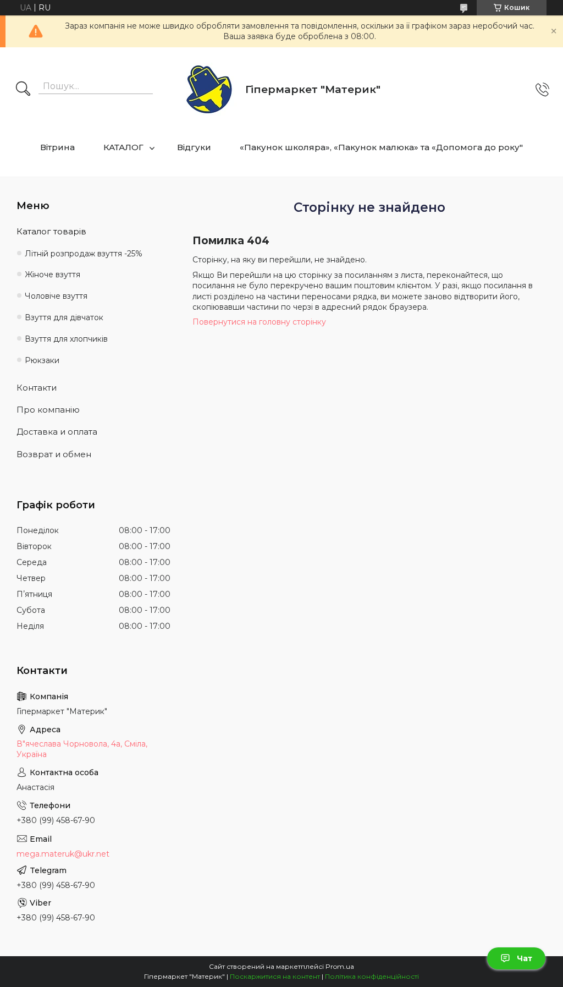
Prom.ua (339, 966)
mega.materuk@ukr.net (62, 854)
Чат (524, 958)
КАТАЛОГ (123, 147)
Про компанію (48, 409)
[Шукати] (23, 89)
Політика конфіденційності (372, 976)
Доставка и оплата (56, 431)
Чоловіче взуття (56, 296)
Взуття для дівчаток (64, 317)
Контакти (36, 387)
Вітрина (57, 147)
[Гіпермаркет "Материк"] (209, 90)
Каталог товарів (51, 231)
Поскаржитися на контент (275, 976)
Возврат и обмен (53, 454)
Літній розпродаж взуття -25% (83, 254)
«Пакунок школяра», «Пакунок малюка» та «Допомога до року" (381, 147)
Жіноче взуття (52, 274)
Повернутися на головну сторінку (259, 322)
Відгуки (194, 147)
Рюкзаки (42, 360)
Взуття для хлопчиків (66, 339)
